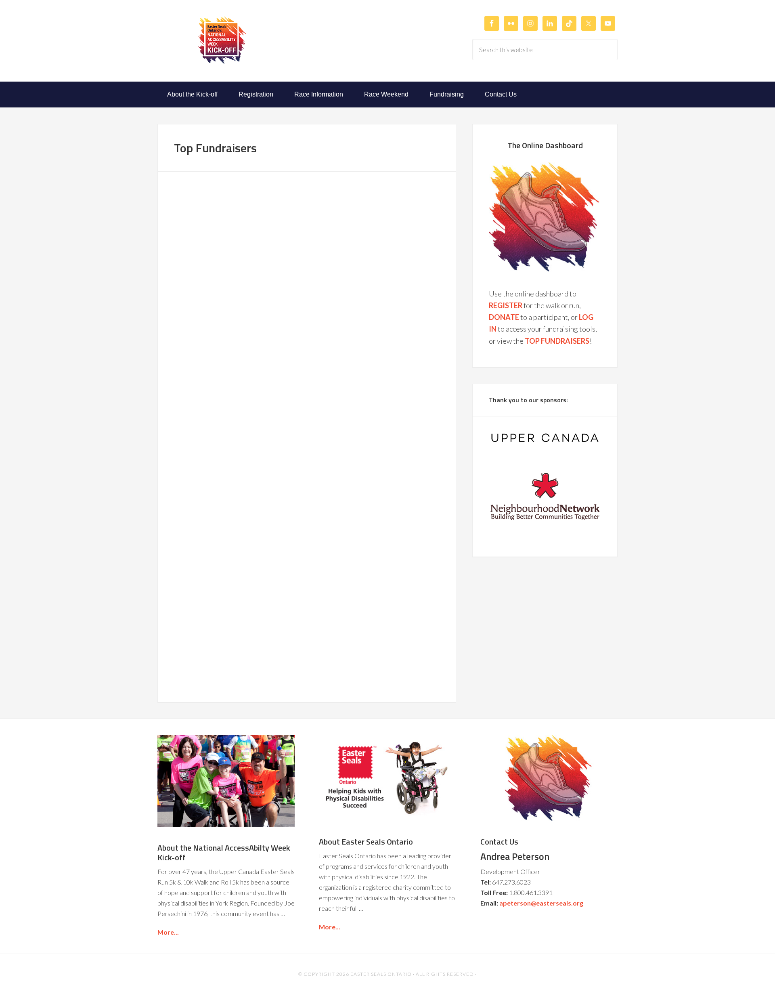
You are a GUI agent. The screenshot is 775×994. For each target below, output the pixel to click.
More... (168, 932)
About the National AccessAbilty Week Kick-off (223, 852)
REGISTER (505, 305)
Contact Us (499, 841)
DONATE (504, 317)
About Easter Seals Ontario (366, 841)
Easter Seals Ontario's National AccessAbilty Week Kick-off (222, 40)
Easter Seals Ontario (381, 974)
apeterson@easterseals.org (541, 903)
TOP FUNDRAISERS (557, 340)
